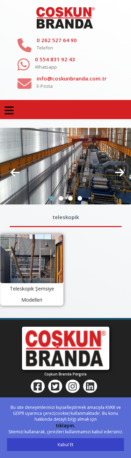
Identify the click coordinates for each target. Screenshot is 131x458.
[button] (51, 198)
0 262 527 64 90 (57, 40)
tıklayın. (65, 425)
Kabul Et (65, 445)
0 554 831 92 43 (55, 59)
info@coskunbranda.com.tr (72, 78)
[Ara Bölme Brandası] (65, 165)
